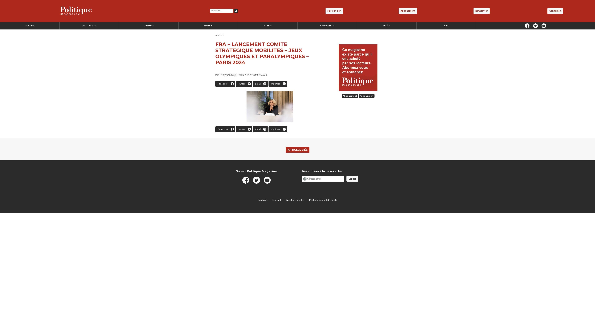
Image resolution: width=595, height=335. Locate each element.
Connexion (555, 11)
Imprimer (275, 84)
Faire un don (334, 11)
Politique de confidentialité (323, 200)
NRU (446, 26)
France (208, 26)
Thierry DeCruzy (227, 75)
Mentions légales (295, 200)
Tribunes (148, 26)
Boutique (262, 200)
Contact (276, 200)
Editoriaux (89, 26)
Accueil (29, 26)
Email (258, 84)
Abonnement (408, 11)
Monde (268, 26)
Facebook (223, 84)
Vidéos (387, 26)
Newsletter (481, 11)
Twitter (241, 84)
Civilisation (327, 26)
